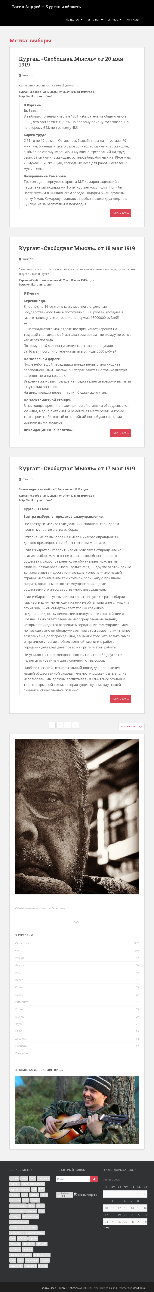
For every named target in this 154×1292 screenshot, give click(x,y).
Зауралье (43, 1178)
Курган (14, 1183)
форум (44, 1260)
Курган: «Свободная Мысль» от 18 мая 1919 (77, 248)
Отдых (19, 987)
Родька (15, 1194)
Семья (34, 1194)
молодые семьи (35, 1233)
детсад (35, 1200)
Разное (19, 958)
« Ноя (106, 1227)
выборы (15, 1200)
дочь (31, 1205)
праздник (28, 1243)
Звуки (18, 1024)
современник (41, 1254)
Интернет (93, 19)
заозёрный (17, 1211)
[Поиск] (94, 1179)
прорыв (27, 1249)
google (14, 1178)
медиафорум (30, 1216)
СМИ (24, 1194)
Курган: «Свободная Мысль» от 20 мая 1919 (71, 61)
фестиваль (32, 1260)
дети (25, 1200)
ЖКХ (32, 1178)
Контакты (133, 19)
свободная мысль (21, 1254)
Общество (72, 19)
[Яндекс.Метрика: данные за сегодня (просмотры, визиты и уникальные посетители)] (85, 1195)
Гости (19, 1009)
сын (13, 1260)
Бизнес (19, 1016)
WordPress (139, 1288)
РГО (17, 972)
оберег (22, 1238)
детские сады (18, 1205)
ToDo (77, 922)
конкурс (15, 1216)
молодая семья (19, 1222)
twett (24, 1178)
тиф (20, 1260)
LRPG (18, 1031)
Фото (18, 950)
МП (34, 1189)
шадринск (16, 1265)
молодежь (16, 1233)
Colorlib (113, 1288)
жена (40, 1205)
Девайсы (20, 1038)
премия (42, 1243)
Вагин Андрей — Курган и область (46, 6)
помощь (15, 1243)
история (31, 1211)
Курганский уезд (20, 1189)
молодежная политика (23, 1227)
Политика (21, 1046)
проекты (15, 1249)
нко (13, 1238)
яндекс (43, 1265)
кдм (41, 1211)
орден (33, 1238)
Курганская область (33, 1183)
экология (31, 1265)
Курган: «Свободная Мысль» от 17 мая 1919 (77, 468)
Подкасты (21, 1053)
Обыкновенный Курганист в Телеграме (40, 908)
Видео (19, 980)
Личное (113, 19)
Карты (19, 994)
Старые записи (130, 726)
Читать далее (120, 212)
